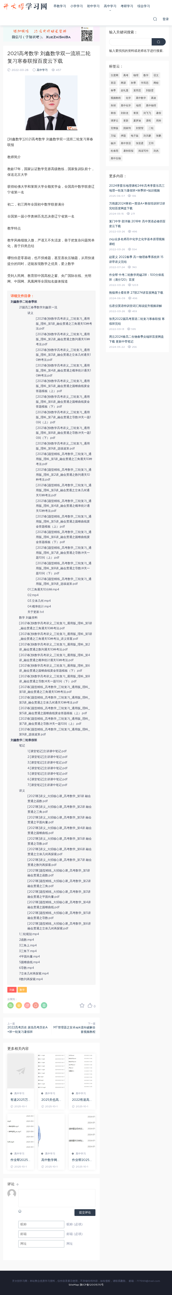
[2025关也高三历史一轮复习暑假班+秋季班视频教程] (51, 1071)
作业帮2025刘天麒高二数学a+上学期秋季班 (20, 1160)
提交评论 (85, 1212)
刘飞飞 (147, 113)
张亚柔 (139, 143)
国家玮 (127, 128)
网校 (156, 83)
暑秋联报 (128, 151)
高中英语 (126, 143)
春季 (113, 90)
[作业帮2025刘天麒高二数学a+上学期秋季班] (20, 1131)
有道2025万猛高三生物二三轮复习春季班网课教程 (19, 1100)
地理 (138, 105)
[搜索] (155, 18)
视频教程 (116, 98)
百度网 (114, 75)
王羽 (151, 143)
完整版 (114, 128)
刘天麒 (147, 135)
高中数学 (141, 98)
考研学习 (127, 6)
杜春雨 (114, 151)
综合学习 (143, 6)
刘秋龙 (124, 113)
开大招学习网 (25, 6)
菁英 (135, 113)
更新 (125, 120)
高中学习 (110, 6)
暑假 (158, 113)
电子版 (134, 135)
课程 (148, 120)
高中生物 (116, 158)
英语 (113, 83)
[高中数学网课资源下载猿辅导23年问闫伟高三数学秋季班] (51, 1131)
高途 (153, 98)
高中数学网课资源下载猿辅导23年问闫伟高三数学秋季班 (51, 1160)
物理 (135, 75)
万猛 (113, 135)
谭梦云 (114, 120)
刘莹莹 (139, 128)
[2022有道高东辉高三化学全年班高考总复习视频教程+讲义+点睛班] (82, 1071)
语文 (156, 75)
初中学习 (93, 6)
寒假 (113, 113)
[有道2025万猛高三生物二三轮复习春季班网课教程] (20, 1071)
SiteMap (74, 1284)
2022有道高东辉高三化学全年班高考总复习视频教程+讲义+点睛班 (81, 1100)
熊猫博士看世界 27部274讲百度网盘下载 (136, 292)
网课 (123, 83)
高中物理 (151, 105)
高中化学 (126, 105)
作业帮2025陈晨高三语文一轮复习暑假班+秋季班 (81, 1160)
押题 (123, 135)
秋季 (133, 83)
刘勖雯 (150, 90)
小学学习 (76, 6)
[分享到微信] (10, 1005)
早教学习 (59, 6)
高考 (125, 75)
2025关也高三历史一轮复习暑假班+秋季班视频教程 (50, 1100)
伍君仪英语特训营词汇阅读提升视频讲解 (135, 306)
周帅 (158, 120)
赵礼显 (124, 90)
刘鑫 (11, 990)
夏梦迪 (137, 120)
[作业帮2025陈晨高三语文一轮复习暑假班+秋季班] (82, 1131)
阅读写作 (143, 151)
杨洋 (113, 143)
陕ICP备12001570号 (92, 1284)
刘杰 (156, 151)
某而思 (137, 90)
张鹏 (158, 135)
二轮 (151, 128)
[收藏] (82, 1005)
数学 (22, 990)
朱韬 (113, 105)
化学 (128, 98)
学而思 (145, 83)
